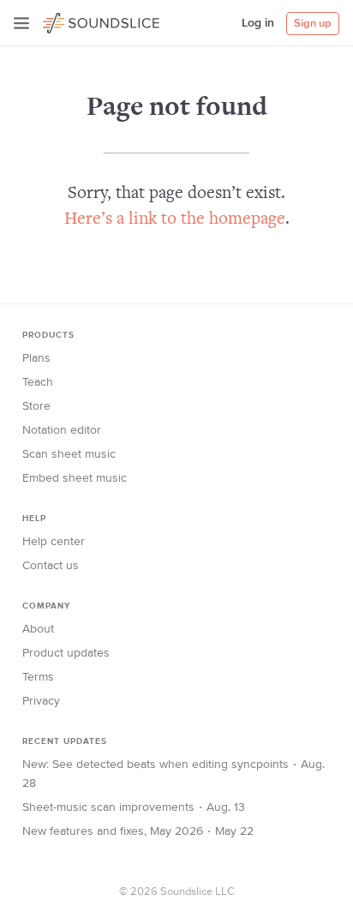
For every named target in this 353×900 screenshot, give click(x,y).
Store (36, 406)
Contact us (50, 566)
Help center (53, 542)
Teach (37, 382)
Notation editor (61, 430)
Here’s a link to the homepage (174, 220)
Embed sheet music (74, 478)
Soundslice (76, 20)
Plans (36, 358)
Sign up (313, 23)
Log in (258, 23)
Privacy (41, 701)
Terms (38, 677)
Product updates (66, 653)
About (38, 629)
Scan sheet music (69, 454)
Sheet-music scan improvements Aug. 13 (133, 807)
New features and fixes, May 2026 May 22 (138, 831)
